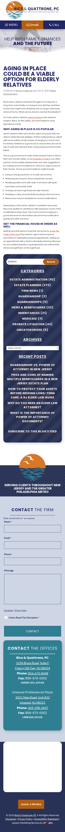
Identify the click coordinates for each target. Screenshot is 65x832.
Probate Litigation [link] (29, 324)
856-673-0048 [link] (38, 673)
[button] (62, 810)
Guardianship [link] (30, 296)
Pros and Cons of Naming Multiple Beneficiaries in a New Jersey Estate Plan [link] (32, 379)
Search (51, 261)
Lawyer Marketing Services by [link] (27, 822)
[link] (32, 10)
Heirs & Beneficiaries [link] (29, 307)
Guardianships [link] (29, 302)
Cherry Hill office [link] (32, 682)
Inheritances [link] (29, 313)
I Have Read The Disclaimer (24, 617)
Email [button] (34, 25)
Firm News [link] (30, 290)
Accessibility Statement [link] (46, 818)
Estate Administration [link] (29, 279)
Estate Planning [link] (28, 285)
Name (8, 521)
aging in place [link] (35, 117)
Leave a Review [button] (31, 804)
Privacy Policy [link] (21, 610)
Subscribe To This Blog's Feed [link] (32, 431)
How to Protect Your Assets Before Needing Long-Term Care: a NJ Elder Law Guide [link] (32, 393)
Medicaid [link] (30, 318)
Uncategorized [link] (30, 330)
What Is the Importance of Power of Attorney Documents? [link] (32, 417)
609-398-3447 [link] (38, 708)
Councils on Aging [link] (41, 158)
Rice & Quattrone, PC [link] (26, 90)
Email (7, 537)
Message (9, 570)
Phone (8, 554)
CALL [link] (55, 25)
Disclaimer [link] (8, 610)
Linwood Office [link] (32, 717)
